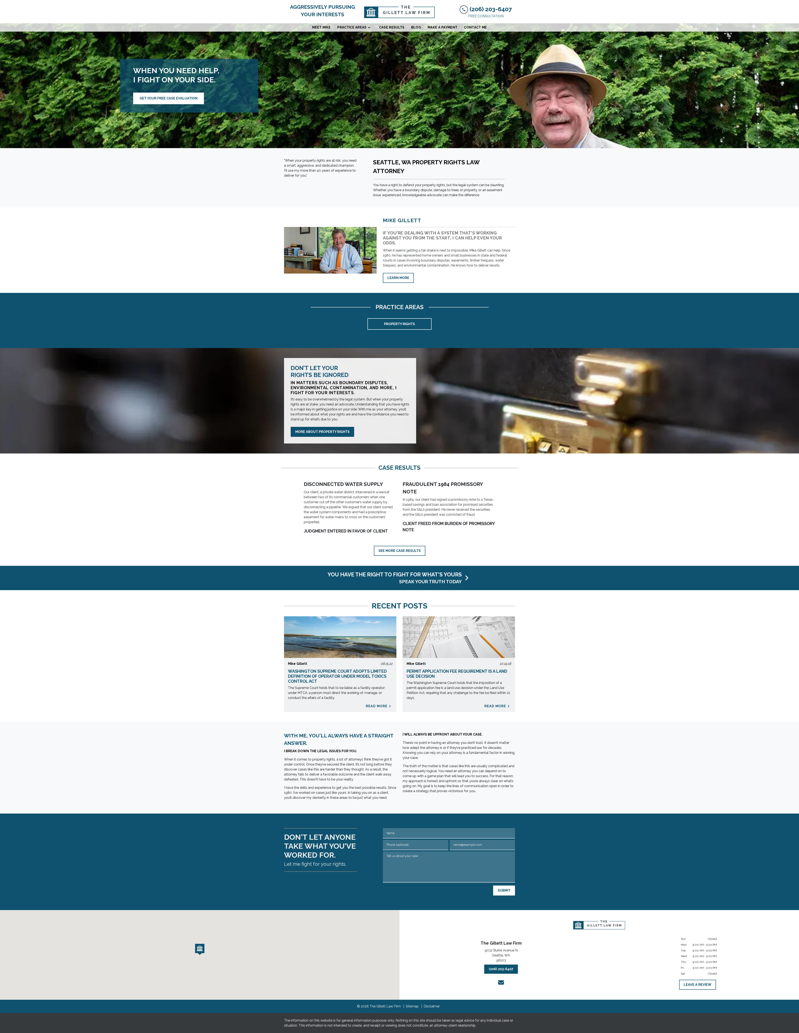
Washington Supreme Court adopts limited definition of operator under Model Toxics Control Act (337, 676)
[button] (200, 949)
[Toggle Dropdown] (370, 27)
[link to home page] (399, 11)
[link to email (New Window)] (501, 982)
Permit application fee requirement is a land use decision (457, 674)
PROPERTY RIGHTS (399, 324)
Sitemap (412, 1006)
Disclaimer (432, 1006)
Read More (376, 706)
